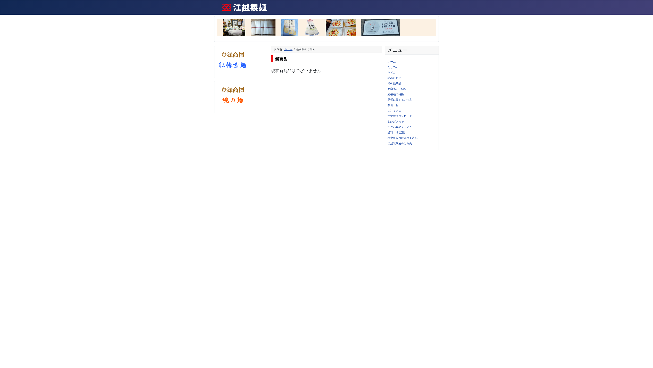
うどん (392, 72)
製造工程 (393, 105)
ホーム (392, 61)
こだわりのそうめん (400, 127)
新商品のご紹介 (397, 88)
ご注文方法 (394, 110)
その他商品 (394, 83)
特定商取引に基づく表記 (402, 138)
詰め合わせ (394, 78)
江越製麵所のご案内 (400, 143)
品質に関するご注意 (400, 99)
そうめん (393, 67)
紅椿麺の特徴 (396, 94)
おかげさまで (396, 121)
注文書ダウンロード (400, 116)
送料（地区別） (397, 132)
